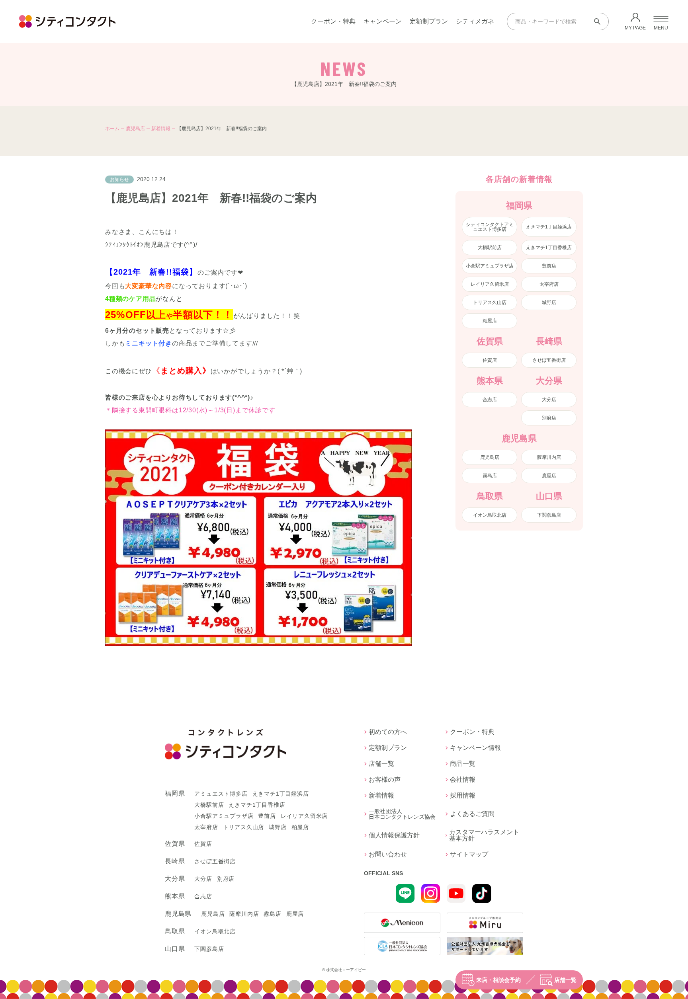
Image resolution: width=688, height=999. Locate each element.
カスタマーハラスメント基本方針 (484, 835)
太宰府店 (549, 284)
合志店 (490, 399)
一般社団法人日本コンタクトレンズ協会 (402, 813)
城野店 (549, 302)
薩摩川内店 (549, 457)
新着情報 (160, 128)
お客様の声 (385, 780)
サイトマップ (469, 854)
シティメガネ (475, 21)
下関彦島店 (549, 515)
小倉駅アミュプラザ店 (490, 266)
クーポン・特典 (333, 21)
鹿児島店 (135, 128)
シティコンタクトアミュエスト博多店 (490, 227)
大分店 (549, 399)
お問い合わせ (388, 854)
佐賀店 (490, 360)
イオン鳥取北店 (489, 515)
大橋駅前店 (490, 247)
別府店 (549, 418)
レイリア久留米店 (490, 284)
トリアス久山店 (489, 302)
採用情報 (462, 795)
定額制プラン (429, 21)
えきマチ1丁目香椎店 (549, 247)
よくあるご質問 (472, 813)
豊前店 (549, 266)
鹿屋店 (549, 475)
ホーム (112, 128)
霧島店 (490, 475)
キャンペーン (383, 21)
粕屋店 (490, 321)
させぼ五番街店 (549, 360)
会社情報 (462, 780)
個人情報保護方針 (394, 835)
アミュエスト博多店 (220, 793)
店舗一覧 (565, 980)
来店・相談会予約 (498, 980)
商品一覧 (462, 764)
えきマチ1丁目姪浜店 (549, 227)
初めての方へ (388, 732)
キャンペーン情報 (475, 748)
